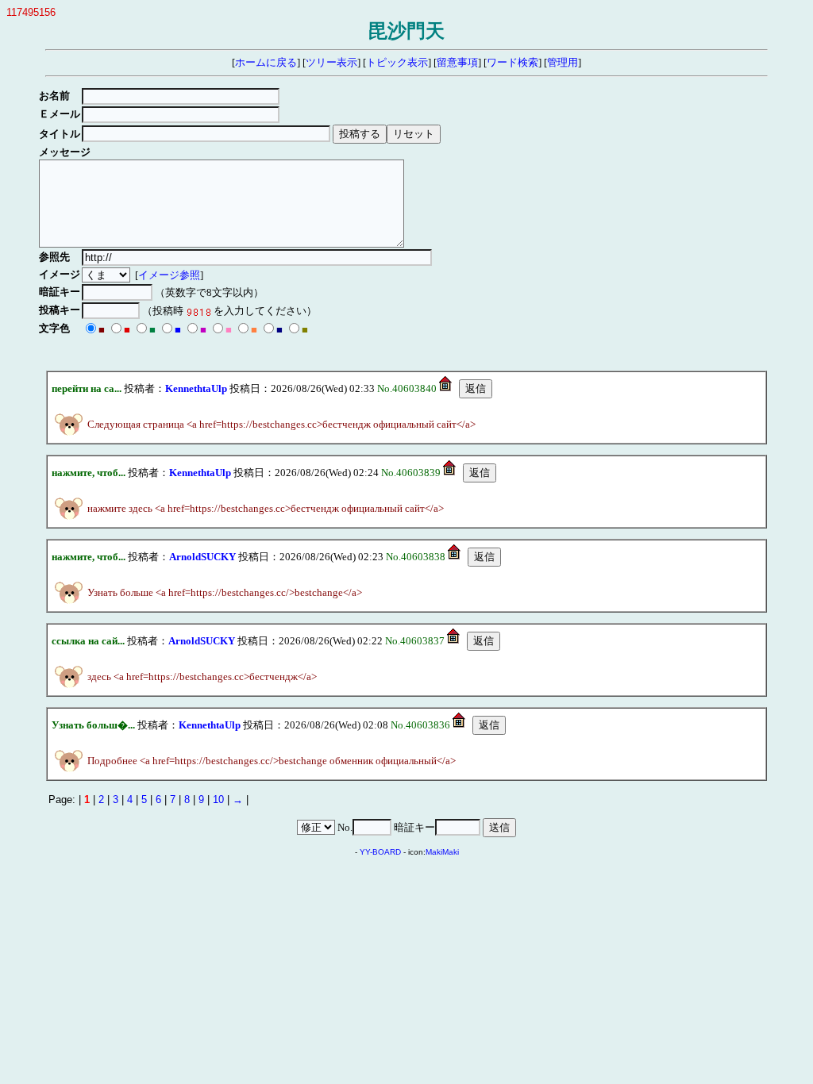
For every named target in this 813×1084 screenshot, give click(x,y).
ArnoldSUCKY (202, 557)
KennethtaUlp (196, 388)
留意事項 (457, 62)
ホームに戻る (266, 62)
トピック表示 (397, 62)
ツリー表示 (331, 62)
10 (218, 799)
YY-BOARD (380, 852)
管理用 (562, 62)
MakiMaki (442, 852)
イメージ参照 (169, 275)
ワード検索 (512, 62)
